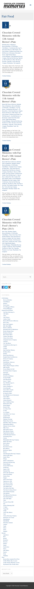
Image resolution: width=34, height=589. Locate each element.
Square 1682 (6, 469)
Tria (19, 185)
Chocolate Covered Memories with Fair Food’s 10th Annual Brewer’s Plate (11, 154)
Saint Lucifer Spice (8, 455)
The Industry (5, 124)
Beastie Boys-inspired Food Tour (11, 559)
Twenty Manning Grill (8, 505)
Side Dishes (6, 550)
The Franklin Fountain (12, 185)
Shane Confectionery (8, 460)
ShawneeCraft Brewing (12, 58)
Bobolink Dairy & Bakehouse (9, 44)
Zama (4, 529)
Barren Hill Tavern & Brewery (9, 104)
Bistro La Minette (7, 327)
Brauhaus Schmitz (16, 163)
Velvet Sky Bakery (7, 512)
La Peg (5, 410)
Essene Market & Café (8, 369)
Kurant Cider (6, 407)
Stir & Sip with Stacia (8, 472)
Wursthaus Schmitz (13, 188)
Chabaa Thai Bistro (8, 336)
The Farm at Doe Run (16, 122)
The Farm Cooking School (9, 490)
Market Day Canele (8, 421)
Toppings (5, 555)
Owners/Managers (6, 56)
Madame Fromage (7, 419)
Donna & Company (6, 238)
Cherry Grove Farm (13, 235)
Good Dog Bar (7, 388)
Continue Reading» (6, 76)
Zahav (4, 528)
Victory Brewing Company (10, 187)
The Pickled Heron (8, 497)
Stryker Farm (6, 476)
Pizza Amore (6, 443)
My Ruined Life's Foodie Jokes (11, 564)
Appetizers (6, 535)
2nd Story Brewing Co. (9, 312)
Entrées (5, 543)
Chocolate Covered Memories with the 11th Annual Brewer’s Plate (11, 97)
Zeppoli (5, 531)
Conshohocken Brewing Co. (15, 48)
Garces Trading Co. (8, 386)
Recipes (4, 533)
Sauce (4, 548)
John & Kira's (5, 241)
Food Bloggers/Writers (8, 307)
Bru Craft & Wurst (7, 334)
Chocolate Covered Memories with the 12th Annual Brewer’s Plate (11, 37)
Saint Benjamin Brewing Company (11, 453)
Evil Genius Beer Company (10, 371)
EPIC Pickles (15, 49)
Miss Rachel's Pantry (7, 178)
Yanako (5, 524)
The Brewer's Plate (10, 59)
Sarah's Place (6, 457)
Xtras (3, 557)
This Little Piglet (7, 498)
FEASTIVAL (6, 374)
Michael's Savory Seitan (9, 426)
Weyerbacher (10, 63)
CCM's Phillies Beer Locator (10, 561)
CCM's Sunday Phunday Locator (11, 562)
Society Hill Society (8, 465)
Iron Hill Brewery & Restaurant (11, 395)
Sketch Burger (6, 464)
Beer (4, 536)
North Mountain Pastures (9, 434)
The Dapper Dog (7, 486)
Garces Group (6, 384)
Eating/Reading (7, 364)
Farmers (7, 51)
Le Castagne (6, 412)
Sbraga (5, 459)
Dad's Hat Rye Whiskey (9, 350)
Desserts (5, 542)
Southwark (4, 183)
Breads (5, 538)
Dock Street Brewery (7, 49)
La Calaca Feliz (7, 409)
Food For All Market (8, 376)
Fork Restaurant (16, 240)
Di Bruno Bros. (5, 168)
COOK (5, 346)
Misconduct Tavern (8, 429)
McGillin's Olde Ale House (10, 422)
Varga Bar (9, 61)
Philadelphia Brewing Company (9, 180)
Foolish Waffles (7, 377)
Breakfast (5, 540)
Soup (4, 554)
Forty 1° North (7, 381)
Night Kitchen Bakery (11, 54)
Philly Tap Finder (7, 441)
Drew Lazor (6, 360)
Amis (4, 315)
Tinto (4, 500)
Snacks (5, 552)
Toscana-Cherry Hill (8, 502)
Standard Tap (6, 471)
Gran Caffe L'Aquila (8, 389)
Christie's (5, 341)
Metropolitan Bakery (8, 424)
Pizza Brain (6, 445)
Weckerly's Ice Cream (7, 250)
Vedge (4, 510)
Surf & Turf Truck (7, 479)
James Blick (6, 396)
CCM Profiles (14, 46)
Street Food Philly (17, 246)
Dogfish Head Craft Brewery (8, 170)
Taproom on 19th (7, 481)
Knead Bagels (6, 405)
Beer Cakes (4, 231)
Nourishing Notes (7, 436)
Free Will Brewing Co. (11, 175)
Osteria (5, 438)
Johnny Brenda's (7, 400)
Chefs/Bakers (5, 48)
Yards (14, 126)
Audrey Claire (6, 319)
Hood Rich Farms (7, 391)
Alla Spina (5, 314)
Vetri (4, 514)
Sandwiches (6, 547)
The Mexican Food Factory (10, 495)
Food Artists (6, 305)
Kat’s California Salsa (8, 402)
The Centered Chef (8, 484)
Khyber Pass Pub (9, 177)
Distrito (5, 353)
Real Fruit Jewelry (7, 446)
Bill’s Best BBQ (7, 326)
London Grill (11, 117)
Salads (4, 545)
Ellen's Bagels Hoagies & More (11, 365)
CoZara (5, 348)
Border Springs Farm (8, 331)
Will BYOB (6, 521)
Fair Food (8, 173)
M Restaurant (6, 417)
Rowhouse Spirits (7, 450)
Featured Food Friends (14, 51)
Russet (5, 452)
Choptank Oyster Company (15, 166)
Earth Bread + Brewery (12, 172)
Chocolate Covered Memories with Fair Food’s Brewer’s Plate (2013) (11, 224)
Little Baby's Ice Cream (9, 414)
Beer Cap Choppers (8, 324)
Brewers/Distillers (6, 46)
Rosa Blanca (6, 448)
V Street (5, 507)
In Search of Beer (7, 393)
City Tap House (7, 343)
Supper (5, 478)
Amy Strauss (6, 317)
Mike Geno (6, 428)
